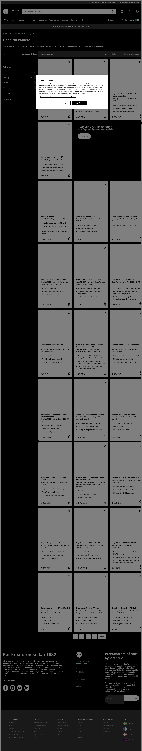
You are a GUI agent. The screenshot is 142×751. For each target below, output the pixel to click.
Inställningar (63, 103)
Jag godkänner (79, 103)
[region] (72, 92)
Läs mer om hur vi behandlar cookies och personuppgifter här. (58, 97)
